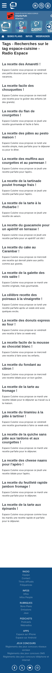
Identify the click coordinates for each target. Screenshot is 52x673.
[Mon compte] (48, 5)
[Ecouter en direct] (35, 5)
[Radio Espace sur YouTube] (30, 667)
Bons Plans (14, 36)
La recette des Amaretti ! (21, 64)
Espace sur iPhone (26, 634)
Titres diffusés (26, 581)
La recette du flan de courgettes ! (18, 113)
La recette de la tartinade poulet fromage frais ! (21, 183)
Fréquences (26, 585)
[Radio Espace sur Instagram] (37, 667)
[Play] (3, 24)
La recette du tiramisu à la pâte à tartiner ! (22, 414)
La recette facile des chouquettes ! (18, 87)
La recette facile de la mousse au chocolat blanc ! (25, 344)
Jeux (26, 613)
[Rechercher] (41, 5)
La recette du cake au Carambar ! (19, 249)
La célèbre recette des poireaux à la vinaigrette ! (22, 297)
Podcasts (26, 621)
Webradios (43, 36)
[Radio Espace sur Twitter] (22, 667)
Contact (26, 578)
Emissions (26, 609)
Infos (29, 36)
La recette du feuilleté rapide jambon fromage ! (24, 484)
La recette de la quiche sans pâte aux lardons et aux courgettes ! (24, 438)
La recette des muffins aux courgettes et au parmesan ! (24, 161)
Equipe (26, 574)
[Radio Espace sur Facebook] (14, 667)
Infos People (26, 597)
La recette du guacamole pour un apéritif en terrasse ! (26, 227)
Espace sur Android (26, 637)
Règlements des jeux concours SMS (26, 653)
